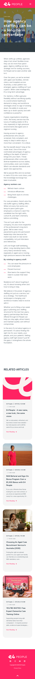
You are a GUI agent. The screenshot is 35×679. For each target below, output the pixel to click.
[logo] (17, 657)
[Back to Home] (13, 4)
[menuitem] (17, 668)
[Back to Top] (17, 675)
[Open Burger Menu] (30, 4)
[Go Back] (17, 46)
